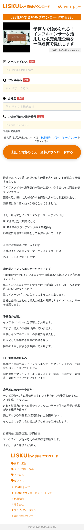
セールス (19, 474)
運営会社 (19, 504)
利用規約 (46, 137)
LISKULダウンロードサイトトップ (33, 493)
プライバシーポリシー (65, 137)
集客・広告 (20, 463)
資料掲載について (23, 515)
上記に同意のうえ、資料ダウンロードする (42, 152)
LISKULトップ (72, 7)
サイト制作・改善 (24, 469)
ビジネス (19, 480)
